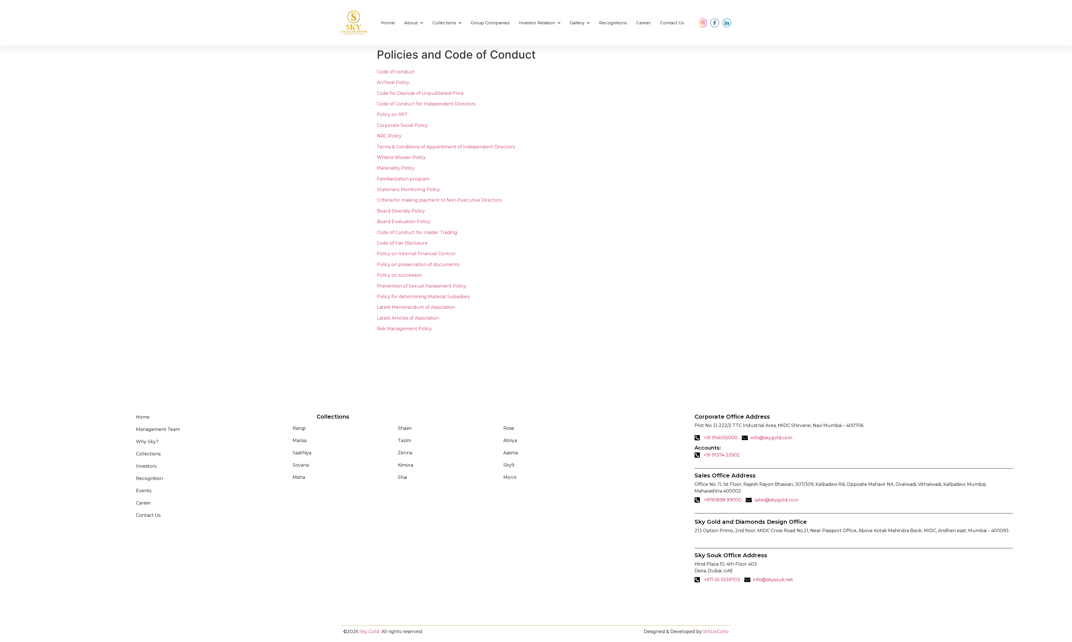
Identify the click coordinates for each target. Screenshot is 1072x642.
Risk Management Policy (404, 328)
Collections (444, 22)
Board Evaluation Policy (403, 221)
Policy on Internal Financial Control (416, 253)
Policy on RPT (392, 114)
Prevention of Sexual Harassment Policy (421, 286)
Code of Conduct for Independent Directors (426, 104)
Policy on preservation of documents (418, 264)
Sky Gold (369, 631)
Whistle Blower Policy (401, 157)
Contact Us (672, 22)
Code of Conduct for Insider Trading (417, 232)
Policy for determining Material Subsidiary (423, 296)
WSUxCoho (716, 631)
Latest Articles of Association (408, 318)
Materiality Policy (396, 168)
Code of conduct (396, 71)
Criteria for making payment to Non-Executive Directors (439, 200)
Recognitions (613, 22)
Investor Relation (537, 22)
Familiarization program (403, 179)
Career (643, 22)
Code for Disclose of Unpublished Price (420, 93)
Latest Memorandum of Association (416, 307)
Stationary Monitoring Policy (408, 189)
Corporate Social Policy (402, 125)
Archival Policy (393, 82)
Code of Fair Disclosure (402, 243)
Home (388, 22)
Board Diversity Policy (401, 211)
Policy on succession (399, 275)
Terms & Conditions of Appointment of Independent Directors (446, 146)
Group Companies (490, 22)
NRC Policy (389, 136)
